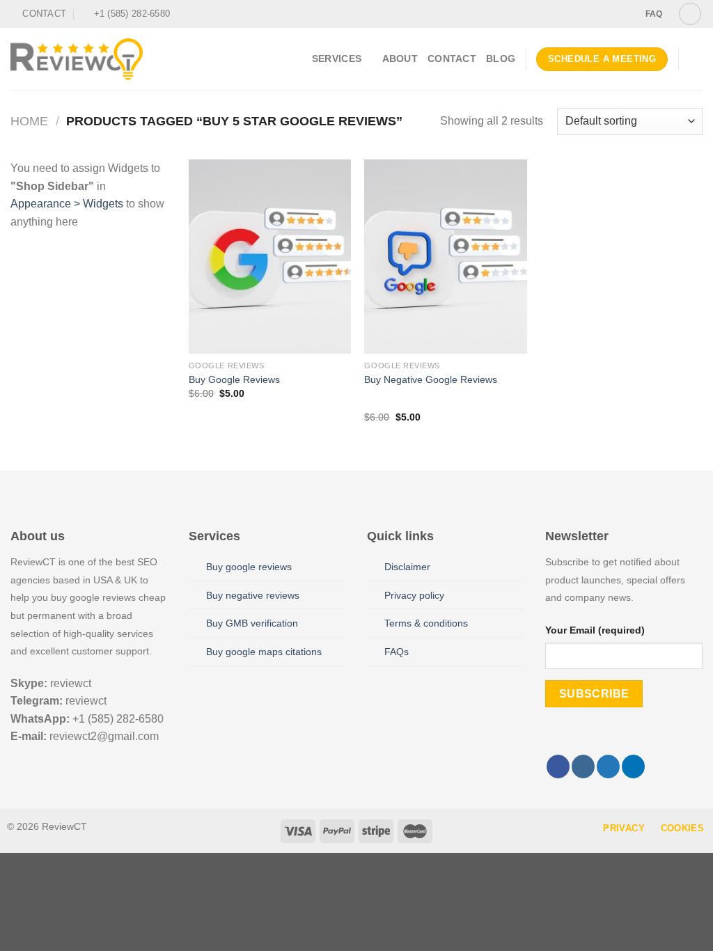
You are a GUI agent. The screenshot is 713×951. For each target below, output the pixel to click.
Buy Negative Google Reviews (430, 379)
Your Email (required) (595, 630)
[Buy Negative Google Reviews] (445, 256)
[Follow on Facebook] (585, 14)
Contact (452, 58)
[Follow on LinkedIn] (633, 766)
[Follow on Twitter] (611, 14)
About (400, 58)
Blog (500, 58)
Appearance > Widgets (66, 204)
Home (29, 120)
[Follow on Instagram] (598, 14)
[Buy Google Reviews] (270, 256)
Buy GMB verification (252, 623)
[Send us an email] (624, 14)
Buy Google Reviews (234, 379)
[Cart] (696, 59)
